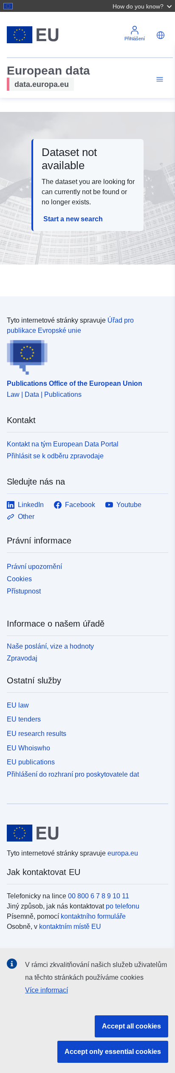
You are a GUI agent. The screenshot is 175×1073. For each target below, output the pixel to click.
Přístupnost (24, 591)
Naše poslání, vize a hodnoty (50, 646)
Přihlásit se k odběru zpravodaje (55, 456)
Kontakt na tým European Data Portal (63, 444)
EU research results (36, 733)
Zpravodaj (22, 658)
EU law (18, 705)
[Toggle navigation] (158, 79)
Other (26, 516)
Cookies (19, 578)
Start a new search (73, 219)
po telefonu (122, 906)
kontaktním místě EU (70, 926)
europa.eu (122, 853)
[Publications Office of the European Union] (84, 355)
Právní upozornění (34, 566)
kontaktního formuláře (93, 916)
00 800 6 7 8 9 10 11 (98, 896)
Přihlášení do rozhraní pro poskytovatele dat (73, 774)
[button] (143, 6)
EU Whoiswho (28, 748)
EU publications (31, 762)
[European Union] (84, 833)
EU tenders (24, 719)
